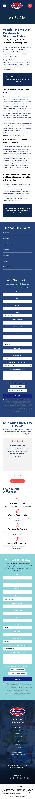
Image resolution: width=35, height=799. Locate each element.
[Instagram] (24, 778)
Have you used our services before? (17, 383)
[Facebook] (7, 778)
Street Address (17, 320)
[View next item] (19, 475)
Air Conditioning (17, 730)
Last (17, 298)
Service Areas (17, 742)
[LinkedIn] (21, 778)
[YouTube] (10, 778)
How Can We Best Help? (17, 369)
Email (17, 305)
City (17, 334)
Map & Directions (17, 757)
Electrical (17, 739)
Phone (17, 312)
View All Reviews (17, 481)
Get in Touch (17, 747)
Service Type (17, 355)
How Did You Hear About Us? (17, 362)
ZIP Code (17, 348)
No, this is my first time (17, 386)
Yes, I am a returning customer (17, 390)
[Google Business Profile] (28, 778)
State (17, 341)
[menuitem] (17, 233)
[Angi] (17, 778)
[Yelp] (14, 778)
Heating (17, 733)
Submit (17, 396)
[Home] (17, 5)
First (17, 291)
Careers (17, 744)
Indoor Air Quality (17, 736)
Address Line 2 (17, 327)
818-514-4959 (17, 722)
